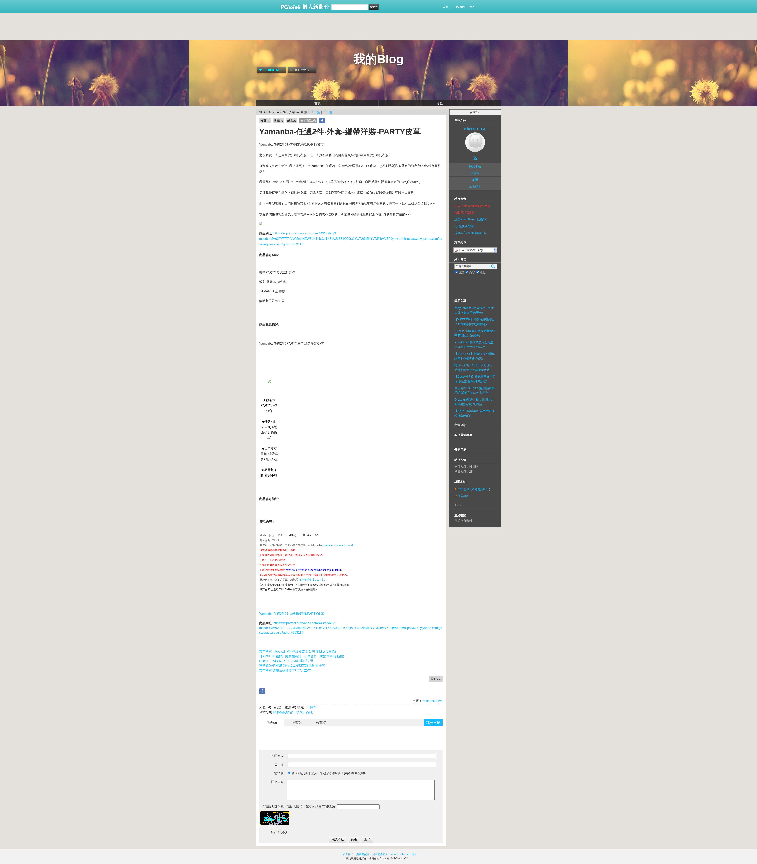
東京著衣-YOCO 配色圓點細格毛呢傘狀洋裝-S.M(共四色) (474, 390)
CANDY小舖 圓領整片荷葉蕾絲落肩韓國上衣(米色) (474, 333)
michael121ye (432, 700)
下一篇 (327, 112)
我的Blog (378, 59)
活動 (440, 103)
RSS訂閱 (464, 489)
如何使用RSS (480, 489)
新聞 (445, 7)
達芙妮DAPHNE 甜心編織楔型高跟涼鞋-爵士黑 (292, 665)
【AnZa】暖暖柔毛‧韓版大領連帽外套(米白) (474, 413)
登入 (472, 7)
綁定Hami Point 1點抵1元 (470, 219)
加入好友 (475, 186)
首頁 (317, 103)
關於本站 (475, 166)
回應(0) (272, 723)
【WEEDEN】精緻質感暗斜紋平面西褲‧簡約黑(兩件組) (474, 322)
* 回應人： (279, 756)
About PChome (399, 854)
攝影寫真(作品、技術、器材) (293, 712)
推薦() (297, 722)
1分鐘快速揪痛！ (465, 226)
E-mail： (281, 764)
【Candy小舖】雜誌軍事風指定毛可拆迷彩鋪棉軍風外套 (474, 379)
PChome (461, 7)
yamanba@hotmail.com (338, 545)
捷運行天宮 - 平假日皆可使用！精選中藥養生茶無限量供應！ (474, 367)
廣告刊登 (348, 854)
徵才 (414, 854)
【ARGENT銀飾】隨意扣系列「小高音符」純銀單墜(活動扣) (301, 656)
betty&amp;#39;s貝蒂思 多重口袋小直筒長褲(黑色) (474, 310)
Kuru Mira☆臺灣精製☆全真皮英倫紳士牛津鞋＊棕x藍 (473, 345)
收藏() (321, 722)
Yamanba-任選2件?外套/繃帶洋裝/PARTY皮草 (291, 613)
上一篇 (315, 112)
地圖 (475, 179)
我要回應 (433, 723)
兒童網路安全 (380, 854)
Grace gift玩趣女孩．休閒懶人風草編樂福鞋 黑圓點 (474, 402)
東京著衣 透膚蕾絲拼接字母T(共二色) (285, 670)
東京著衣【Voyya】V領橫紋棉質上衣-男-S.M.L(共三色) (297, 651)
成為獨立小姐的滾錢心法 (470, 232)
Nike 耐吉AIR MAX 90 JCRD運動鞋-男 (286, 661)
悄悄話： (280, 773)
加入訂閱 (463, 496)
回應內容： (279, 782)
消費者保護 (362, 854)
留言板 (475, 173)
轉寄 (313, 707)
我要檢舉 (436, 678)
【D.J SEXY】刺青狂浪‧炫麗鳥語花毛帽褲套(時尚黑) (474, 356)
